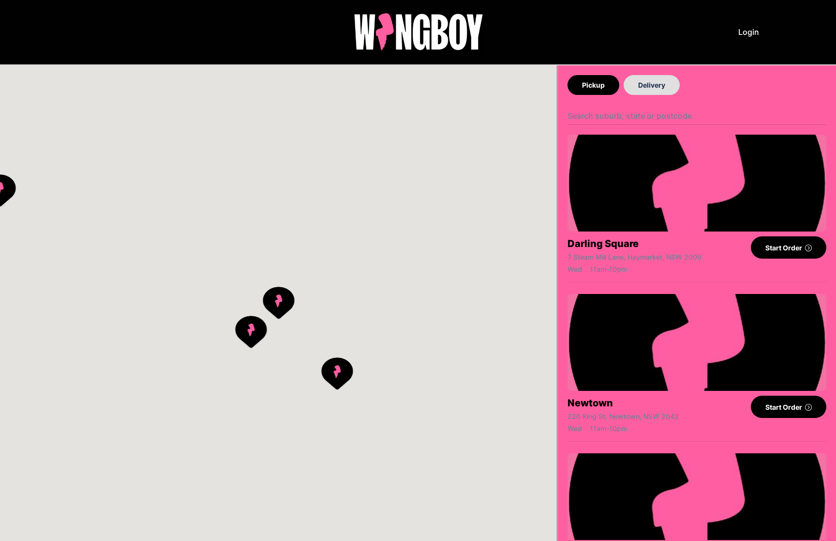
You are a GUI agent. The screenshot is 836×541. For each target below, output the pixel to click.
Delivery (651, 85)
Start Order (784, 248)
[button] (279, 303)
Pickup (593, 85)
